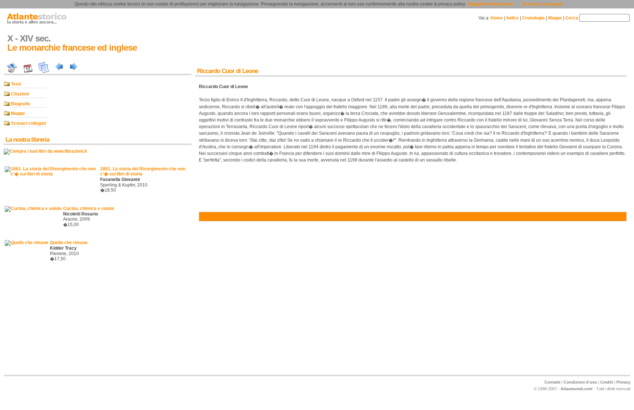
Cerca (571, 18)
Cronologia (533, 18)
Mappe (555, 18)
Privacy (623, 382)
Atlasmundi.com (577, 389)
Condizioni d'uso (580, 382)
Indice (512, 18)
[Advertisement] (26, 323)
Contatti (552, 382)
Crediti (606, 382)
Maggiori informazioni (490, 4)
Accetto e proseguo (542, 4)
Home (497, 18)
